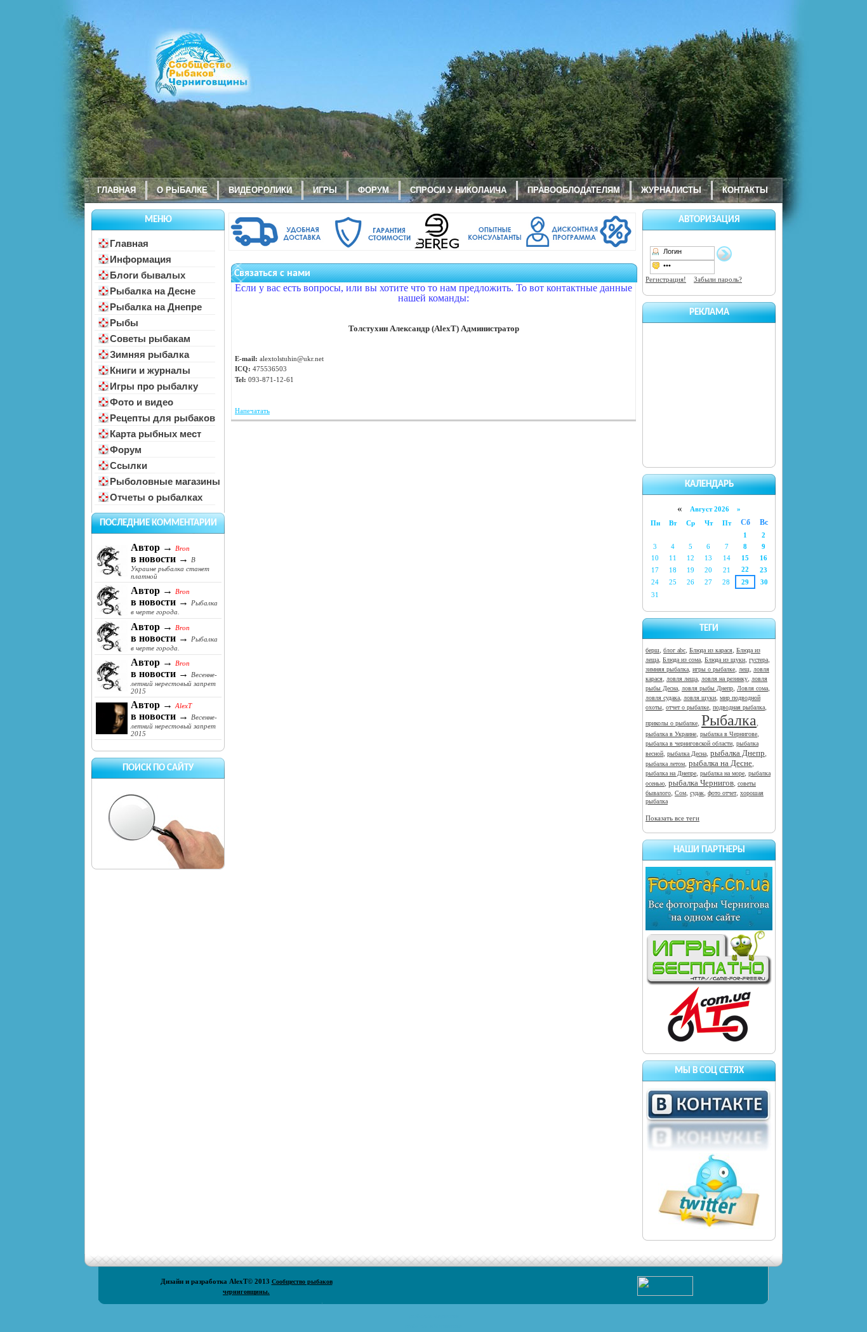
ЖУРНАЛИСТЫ (671, 190)
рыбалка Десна (686, 753)
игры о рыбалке (713, 669)
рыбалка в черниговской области (688, 743)
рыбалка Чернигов (701, 783)
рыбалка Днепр (737, 753)
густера (758, 659)
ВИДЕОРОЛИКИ (260, 190)
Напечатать (252, 410)
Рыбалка (729, 720)
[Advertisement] (708, 392)
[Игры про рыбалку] (708, 983)
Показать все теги (672, 818)
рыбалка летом (665, 763)
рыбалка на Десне (720, 763)
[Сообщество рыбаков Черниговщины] (163, 73)
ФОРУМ (373, 190)
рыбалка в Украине (670, 733)
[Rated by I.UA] (665, 1293)
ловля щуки (700, 697)
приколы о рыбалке (671, 723)
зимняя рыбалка (667, 669)
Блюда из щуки (725, 659)
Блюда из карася (710, 650)
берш (652, 650)
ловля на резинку (724, 678)
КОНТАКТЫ (745, 190)
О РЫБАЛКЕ (182, 190)
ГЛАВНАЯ (116, 190)
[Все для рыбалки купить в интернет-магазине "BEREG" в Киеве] (433, 248)
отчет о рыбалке (687, 707)
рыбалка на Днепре (670, 773)
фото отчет (722, 792)
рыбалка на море (722, 773)
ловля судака (662, 697)
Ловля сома (752, 688)
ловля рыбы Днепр (707, 688)
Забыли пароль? (718, 279)
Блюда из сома (682, 659)
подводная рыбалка (739, 707)
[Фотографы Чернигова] (708, 928)
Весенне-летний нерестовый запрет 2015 (174, 683)
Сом (680, 792)
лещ (744, 669)
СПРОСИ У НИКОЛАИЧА (458, 190)
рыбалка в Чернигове (728, 733)
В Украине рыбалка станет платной (170, 568)
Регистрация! (665, 279)
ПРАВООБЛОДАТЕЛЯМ (573, 190)
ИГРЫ (325, 190)
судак (697, 792)
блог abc (674, 650)
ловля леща (682, 678)
